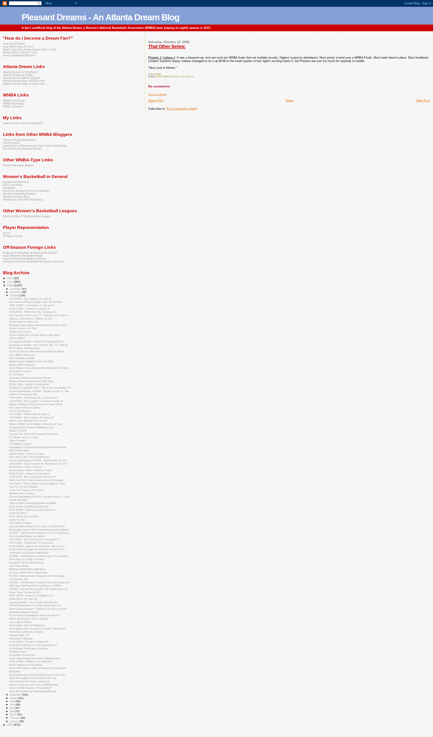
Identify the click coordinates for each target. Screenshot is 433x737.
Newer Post (155, 100)
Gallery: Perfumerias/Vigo (23, 394)
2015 (10, 278)
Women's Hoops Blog (16, 196)
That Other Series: (167, 46)
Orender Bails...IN (19, 635)
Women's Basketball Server (20, 193)
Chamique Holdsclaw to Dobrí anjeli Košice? (33, 645)
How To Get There (14, 43)
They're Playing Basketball (19, 139)
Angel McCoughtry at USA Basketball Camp (33, 691)
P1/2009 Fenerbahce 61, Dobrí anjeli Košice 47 (34, 605)
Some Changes (17, 440)
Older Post (423, 100)
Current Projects (18, 513)
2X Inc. (7, 233)
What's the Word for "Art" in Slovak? (28, 618)
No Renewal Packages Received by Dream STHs (36, 549)
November (16, 292)
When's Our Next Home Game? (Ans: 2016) (29, 49)
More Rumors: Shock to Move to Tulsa (30, 470)
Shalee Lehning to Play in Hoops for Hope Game (35, 404)
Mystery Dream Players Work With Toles (31, 381)
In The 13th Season (19, 411)
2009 (10, 285)
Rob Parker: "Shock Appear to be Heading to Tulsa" (37, 483)
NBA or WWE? (17, 338)
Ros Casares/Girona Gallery (24, 407)
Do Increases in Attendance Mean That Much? (34, 615)
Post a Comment (157, 94)
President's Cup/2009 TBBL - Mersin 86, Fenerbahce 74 (39, 387)
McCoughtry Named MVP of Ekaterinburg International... (39, 529)
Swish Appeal (11, 142)
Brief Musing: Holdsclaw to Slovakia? (29, 648)
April (12, 711)
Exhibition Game (18, 651)
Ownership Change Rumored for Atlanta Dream (35, 658)
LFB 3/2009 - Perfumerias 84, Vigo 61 (29, 414)
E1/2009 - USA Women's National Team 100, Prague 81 (39, 582)
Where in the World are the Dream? (28, 420)
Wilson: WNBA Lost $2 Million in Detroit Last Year (35, 424)
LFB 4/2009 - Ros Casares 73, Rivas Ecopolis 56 (36, 401)
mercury (190, 76)
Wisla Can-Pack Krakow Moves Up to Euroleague (36, 480)
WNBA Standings (13, 103)
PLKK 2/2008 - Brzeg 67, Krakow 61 (28, 641)
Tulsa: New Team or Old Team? (26, 490)
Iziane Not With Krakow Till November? (30, 688)
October (14, 295)
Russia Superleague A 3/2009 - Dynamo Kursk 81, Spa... (40, 391)
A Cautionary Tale (18, 579)
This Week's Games (20, 371)
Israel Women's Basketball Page (22, 255)
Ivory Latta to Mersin (20, 622)
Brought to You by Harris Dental (26, 562)
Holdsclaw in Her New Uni (23, 599)
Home (289, 100)
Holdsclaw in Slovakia (21, 638)
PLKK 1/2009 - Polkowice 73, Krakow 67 (31, 661)
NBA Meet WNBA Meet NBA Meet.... (28, 569)
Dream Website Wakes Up (23, 321)
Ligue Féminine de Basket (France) (24, 258)
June (13, 704)
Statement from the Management (23, 123)
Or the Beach (16, 374)
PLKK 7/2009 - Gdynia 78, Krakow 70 (29, 308)
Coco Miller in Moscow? (22, 355)
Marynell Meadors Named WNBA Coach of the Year (37, 674)
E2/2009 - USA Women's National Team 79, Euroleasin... (39, 556)
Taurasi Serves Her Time (23, 328)
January (14, 721)
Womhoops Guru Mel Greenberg (23, 199)
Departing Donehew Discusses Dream (30, 377)
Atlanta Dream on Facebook (20, 72)
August (13, 698)
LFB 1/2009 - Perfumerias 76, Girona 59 (31, 542)
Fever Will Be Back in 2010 (23, 516)
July (12, 701)
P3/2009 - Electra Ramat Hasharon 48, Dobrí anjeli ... (38, 576)
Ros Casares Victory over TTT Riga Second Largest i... (39, 315)
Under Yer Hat (17, 519)
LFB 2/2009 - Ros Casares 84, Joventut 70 (32, 476)
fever (182, 76)
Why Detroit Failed (19, 450)
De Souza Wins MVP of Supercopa (28, 572)
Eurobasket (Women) (16, 181)
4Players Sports (12, 236)
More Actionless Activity (22, 358)
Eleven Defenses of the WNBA (25, 665)
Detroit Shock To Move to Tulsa (26, 453)
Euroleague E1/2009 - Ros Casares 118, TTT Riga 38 (38, 345)
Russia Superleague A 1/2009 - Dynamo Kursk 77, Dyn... (40, 496)
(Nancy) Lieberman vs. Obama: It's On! (30, 318)
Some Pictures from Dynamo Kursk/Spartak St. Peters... (40, 368)
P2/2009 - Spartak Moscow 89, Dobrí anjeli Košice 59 (38, 589)
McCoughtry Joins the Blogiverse (27, 625)
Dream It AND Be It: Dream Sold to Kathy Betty (34, 335)
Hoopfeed (9, 187)
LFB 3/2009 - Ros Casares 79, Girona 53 (31, 417)
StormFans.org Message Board (22, 148)
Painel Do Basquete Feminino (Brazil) (26, 190)
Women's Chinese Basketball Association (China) (33, 261)
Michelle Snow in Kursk (21, 493)
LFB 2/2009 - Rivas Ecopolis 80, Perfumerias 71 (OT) (38, 463)
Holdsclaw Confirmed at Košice (26, 631)
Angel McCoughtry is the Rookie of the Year (33, 678)
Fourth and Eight (18, 500)
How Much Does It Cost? (18, 46)
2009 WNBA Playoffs (167, 76)
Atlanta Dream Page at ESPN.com (24, 80)
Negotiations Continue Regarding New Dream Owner (38, 447)
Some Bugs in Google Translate (26, 559)
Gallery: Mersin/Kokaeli (21, 364)
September (16, 694)
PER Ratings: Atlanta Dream (24, 348)
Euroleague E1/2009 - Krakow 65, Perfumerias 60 (36, 341)
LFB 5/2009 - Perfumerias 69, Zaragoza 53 (32, 311)
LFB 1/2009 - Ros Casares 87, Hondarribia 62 (34, 539)
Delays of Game (18, 430)
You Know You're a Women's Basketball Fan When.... (38, 351)
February (15, 717)
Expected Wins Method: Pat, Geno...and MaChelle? (37, 526)
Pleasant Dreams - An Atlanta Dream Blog (100, 17)
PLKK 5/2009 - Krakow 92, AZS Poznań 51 (32, 510)
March (13, 714)
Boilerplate (14, 671)
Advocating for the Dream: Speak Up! (29, 681)
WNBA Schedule (13, 106)
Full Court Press (13, 184)
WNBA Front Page (14, 100)
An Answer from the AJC (22, 655)
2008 (10, 724)
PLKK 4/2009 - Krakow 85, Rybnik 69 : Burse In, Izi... (38, 546)
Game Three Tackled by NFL (25, 592)
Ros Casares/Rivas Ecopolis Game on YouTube (35, 302)
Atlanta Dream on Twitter (18, 74)
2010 (10, 281)
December (16, 288)
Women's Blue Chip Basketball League (27, 216)
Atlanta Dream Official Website (21, 77)
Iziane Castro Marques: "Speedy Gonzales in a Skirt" (38, 608)
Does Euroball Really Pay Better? (27, 536)
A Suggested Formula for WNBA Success (31, 427)
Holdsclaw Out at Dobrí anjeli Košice (29, 552)
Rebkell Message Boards (18, 165)
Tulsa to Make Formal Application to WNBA (32, 503)
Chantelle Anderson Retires (24, 612)
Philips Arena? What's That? (20, 52)
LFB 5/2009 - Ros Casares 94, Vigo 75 (30, 298)
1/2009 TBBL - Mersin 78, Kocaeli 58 (29, 384)
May (12, 708)
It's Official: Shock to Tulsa (23, 437)
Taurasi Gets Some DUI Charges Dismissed (33, 434)
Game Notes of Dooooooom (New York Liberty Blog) (35, 145)
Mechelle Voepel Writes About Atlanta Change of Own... (39, 325)
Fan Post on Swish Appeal (23, 486)
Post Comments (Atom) (181, 108)
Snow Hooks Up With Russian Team (29, 506)
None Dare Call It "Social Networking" (29, 457)
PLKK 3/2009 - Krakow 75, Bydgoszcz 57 (31, 595)
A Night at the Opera (20, 331)
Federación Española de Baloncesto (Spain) (30, 252)
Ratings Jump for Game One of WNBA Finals (33, 684)
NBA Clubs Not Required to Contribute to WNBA (35, 585)
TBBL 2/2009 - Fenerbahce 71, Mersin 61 (31, 305)
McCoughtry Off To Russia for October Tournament (37, 628)
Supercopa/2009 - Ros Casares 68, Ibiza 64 (33, 602)
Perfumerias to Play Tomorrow (25, 466)
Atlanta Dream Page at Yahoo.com (24, 83)
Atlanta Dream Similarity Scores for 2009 (31, 361)
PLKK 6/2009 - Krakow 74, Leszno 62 (29, 473)
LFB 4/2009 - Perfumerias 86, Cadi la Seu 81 (33, 397)
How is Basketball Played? (19, 55)
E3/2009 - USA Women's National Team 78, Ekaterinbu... (40, 533)
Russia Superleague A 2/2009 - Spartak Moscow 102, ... (39, 460)
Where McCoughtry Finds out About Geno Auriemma (37, 668)
